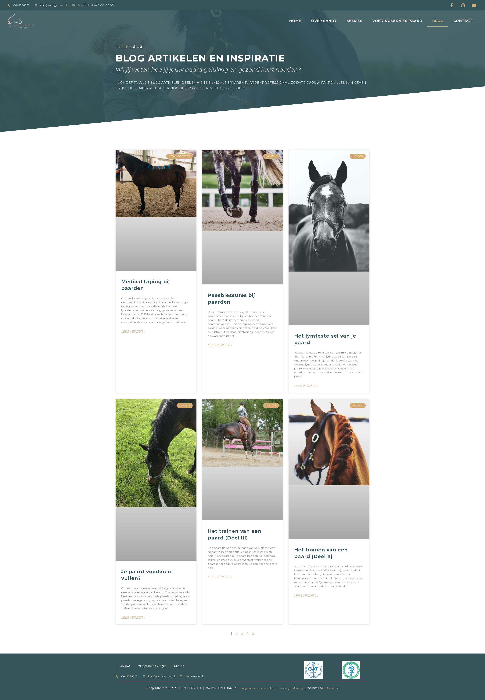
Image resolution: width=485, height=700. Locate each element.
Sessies (354, 21)
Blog (438, 21)
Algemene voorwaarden (258, 688)
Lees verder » (133, 331)
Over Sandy (324, 21)
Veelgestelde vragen (152, 666)
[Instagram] (463, 5)
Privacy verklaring (291, 688)
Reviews (125, 666)
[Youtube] (474, 5)
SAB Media (332, 688)
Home (295, 21)
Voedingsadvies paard (397, 21)
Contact (462, 21)
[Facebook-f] (451, 5)
